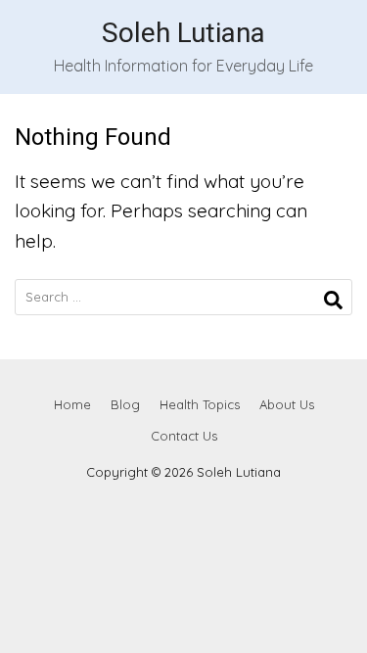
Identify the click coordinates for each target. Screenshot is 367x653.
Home (72, 404)
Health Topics (200, 404)
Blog (125, 404)
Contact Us (184, 435)
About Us (286, 404)
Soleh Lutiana (183, 33)
